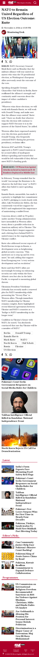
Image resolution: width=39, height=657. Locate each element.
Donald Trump (23, 333)
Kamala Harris (11, 336)
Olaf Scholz (28, 343)
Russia (7, 346)
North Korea (10, 343)
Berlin (7, 333)
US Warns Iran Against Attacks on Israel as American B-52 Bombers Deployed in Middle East (19, 170)
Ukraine (19, 346)
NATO (23, 340)
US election (10, 350)
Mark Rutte (9, 340)
